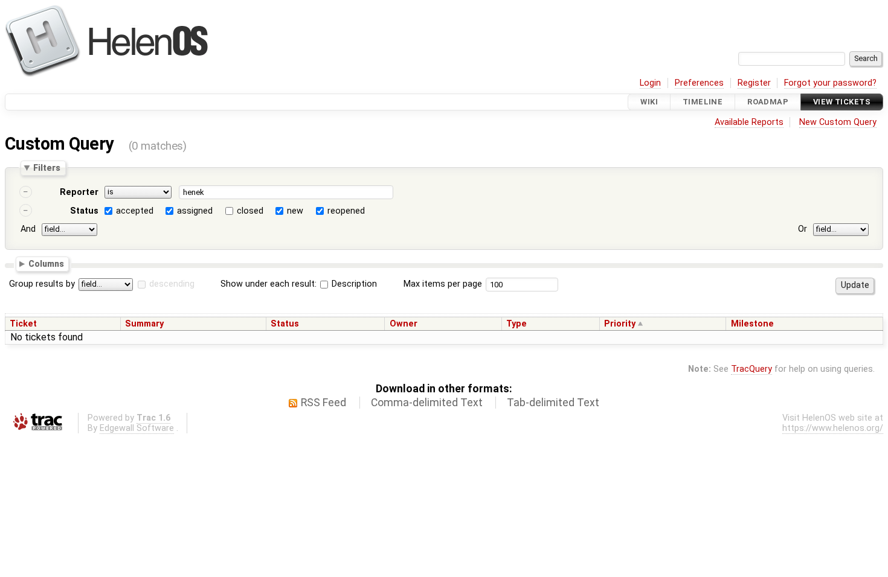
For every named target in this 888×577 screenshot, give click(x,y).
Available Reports (749, 122)
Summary (144, 324)
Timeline (702, 101)
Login (650, 83)
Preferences (699, 83)
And (28, 229)
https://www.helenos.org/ (832, 428)
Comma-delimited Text (427, 403)
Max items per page (443, 284)
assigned (195, 211)
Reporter (79, 192)
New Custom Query (838, 122)
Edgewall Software (137, 428)
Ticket (23, 324)
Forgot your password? (830, 83)
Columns (46, 263)
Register (754, 83)
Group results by (42, 284)
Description (353, 284)
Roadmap (767, 101)
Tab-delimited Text (553, 403)
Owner (403, 324)
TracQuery (751, 369)
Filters (46, 168)
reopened (346, 211)
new (295, 211)
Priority (619, 324)
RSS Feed (323, 403)
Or (802, 229)
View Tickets (841, 101)
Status (84, 211)
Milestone (752, 324)
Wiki (649, 101)
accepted (134, 211)
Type (516, 324)
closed (250, 211)
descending (172, 284)
